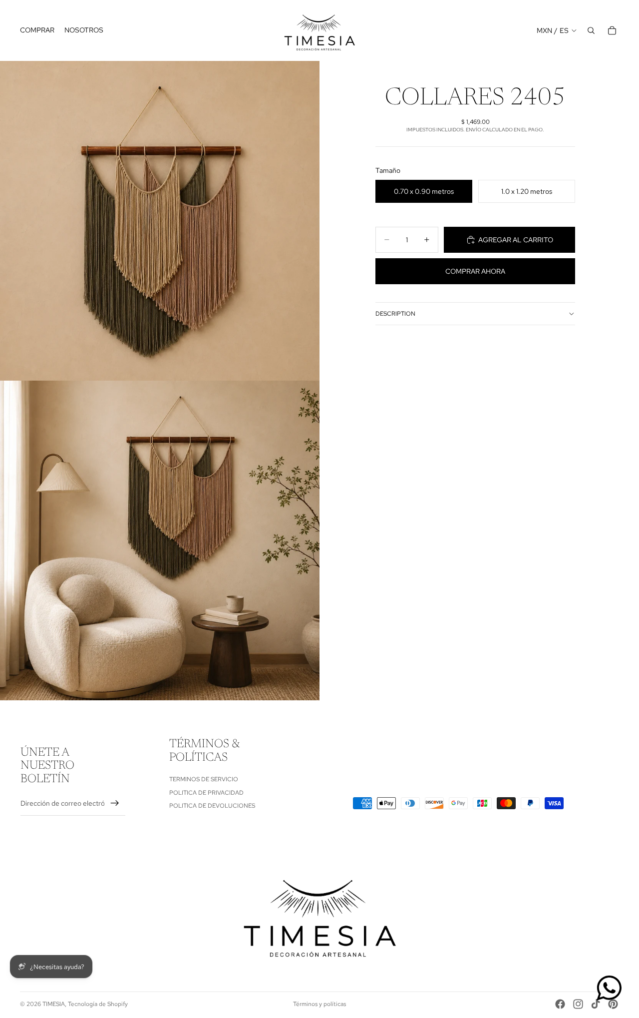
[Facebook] (560, 1004)
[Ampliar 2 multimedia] (160, 540)
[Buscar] (591, 30)
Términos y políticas (319, 1004)
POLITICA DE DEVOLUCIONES (212, 806)
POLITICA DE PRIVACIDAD (206, 793)
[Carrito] (612, 30)
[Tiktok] (596, 1004)
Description (395, 314)
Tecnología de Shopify (98, 1004)
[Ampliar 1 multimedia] (160, 221)
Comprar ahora (475, 271)
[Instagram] (578, 1004)
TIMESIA (53, 1004)
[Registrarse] (114, 803)
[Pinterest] (613, 1004)
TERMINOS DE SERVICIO (203, 780)
